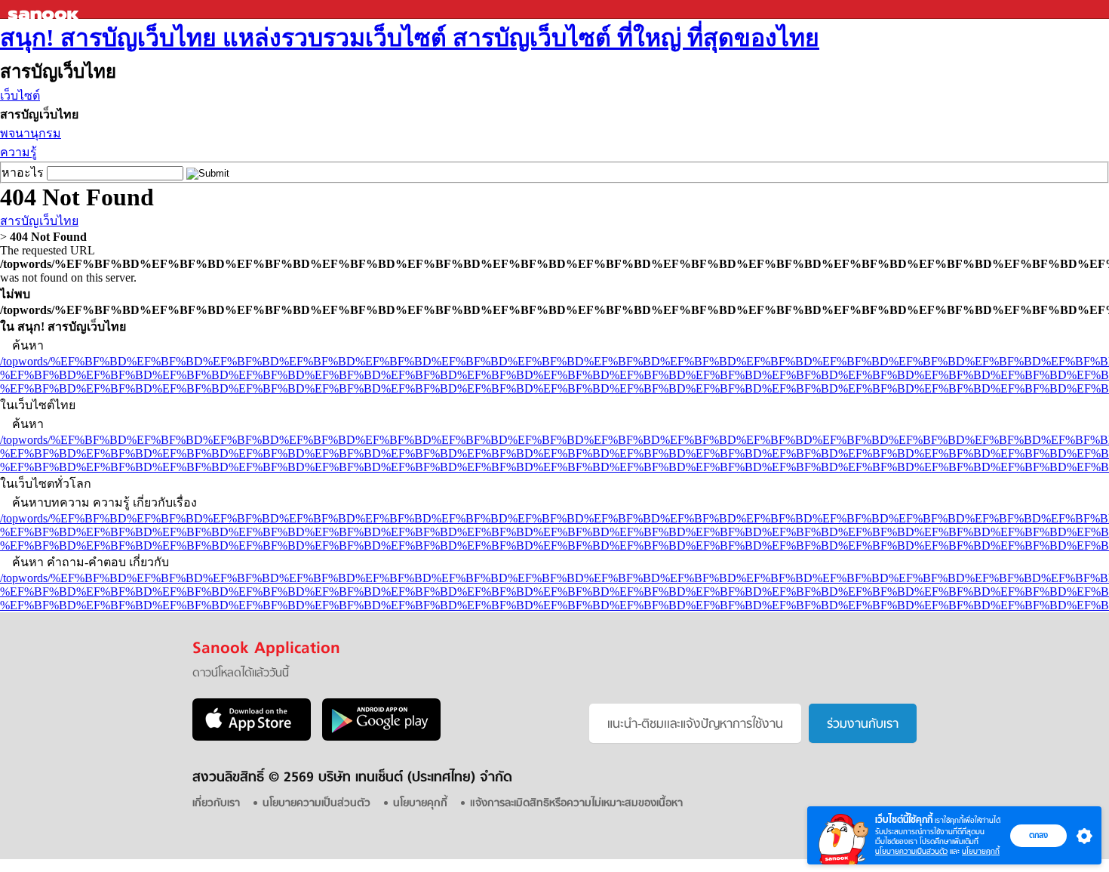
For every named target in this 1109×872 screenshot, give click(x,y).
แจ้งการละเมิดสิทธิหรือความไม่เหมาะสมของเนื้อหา (576, 803)
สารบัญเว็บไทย (39, 220)
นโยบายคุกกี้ (981, 851)
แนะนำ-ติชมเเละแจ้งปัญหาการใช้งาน (695, 725)
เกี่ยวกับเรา (216, 803)
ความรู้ (18, 152)
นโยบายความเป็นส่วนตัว (911, 851)
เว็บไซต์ (20, 95)
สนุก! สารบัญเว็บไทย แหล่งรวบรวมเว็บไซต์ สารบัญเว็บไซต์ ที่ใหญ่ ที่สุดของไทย (409, 37)
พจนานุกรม (30, 133)
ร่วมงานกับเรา (863, 725)
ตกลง (1038, 835)
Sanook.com (45, 9)
